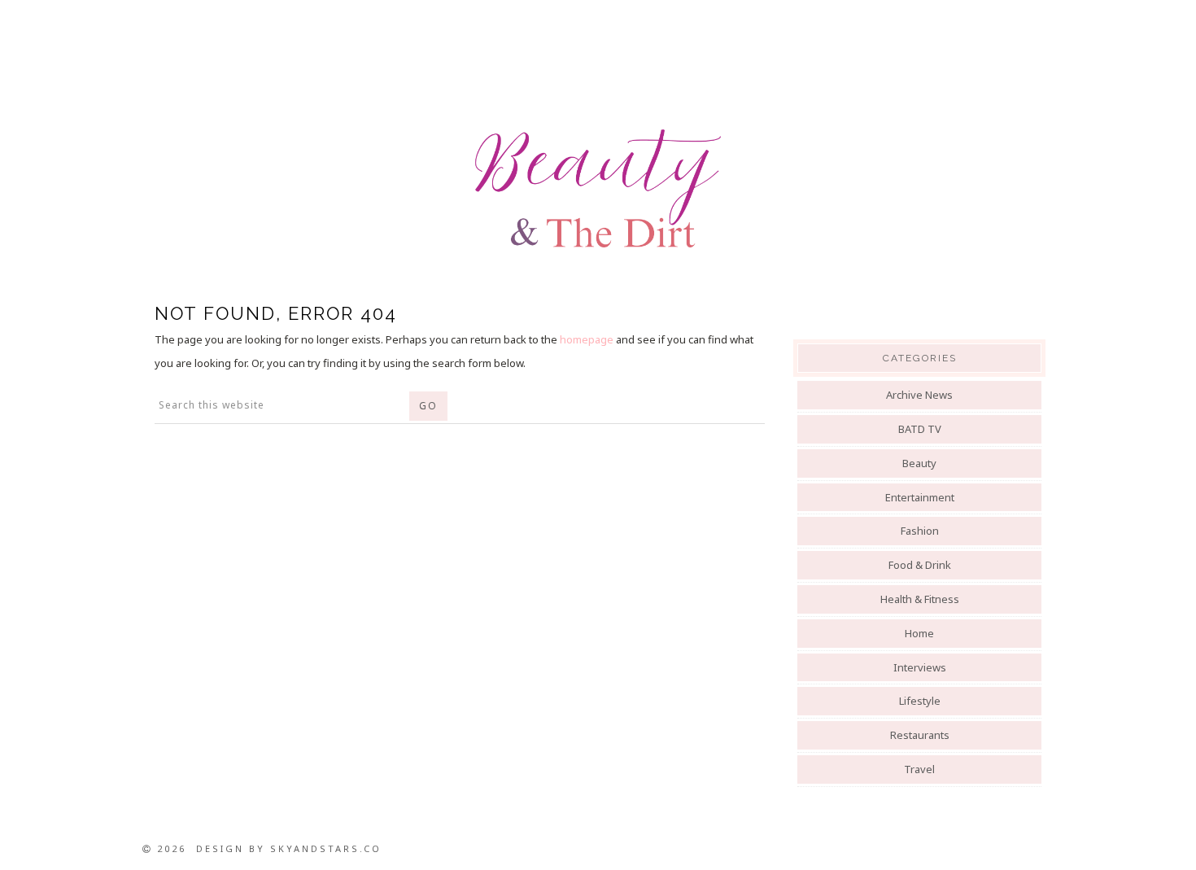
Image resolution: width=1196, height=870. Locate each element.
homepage (586, 339)
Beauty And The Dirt (598, 188)
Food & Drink (919, 564)
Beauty (919, 463)
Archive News (919, 394)
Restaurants (919, 735)
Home (919, 633)
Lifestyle (920, 700)
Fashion (920, 530)
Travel (919, 769)
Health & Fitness (919, 599)
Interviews (919, 667)
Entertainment (919, 497)
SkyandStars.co (326, 848)
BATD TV (919, 429)
